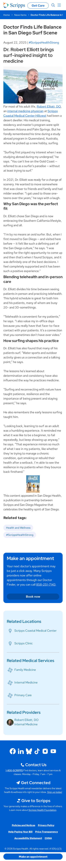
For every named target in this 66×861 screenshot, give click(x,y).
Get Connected (35, 782)
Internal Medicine (26, 682)
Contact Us (35, 764)
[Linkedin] (21, 751)
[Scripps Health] (14, 5)
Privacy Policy (46, 825)
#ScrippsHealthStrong (44, 42)
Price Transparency (46, 831)
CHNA (48, 838)
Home (6, 14)
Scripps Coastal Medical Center (35, 630)
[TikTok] (37, 751)
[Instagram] (45, 751)
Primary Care (23, 695)
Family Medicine (25, 670)
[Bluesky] (29, 751)
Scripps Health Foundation (42, 810)
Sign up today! (54, 792)
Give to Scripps (35, 800)
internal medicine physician (25, 111)
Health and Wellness (18, 528)
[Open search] (53, 5)
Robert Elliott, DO (49, 106)
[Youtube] (53, 751)
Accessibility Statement (28, 838)
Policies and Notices (23, 825)
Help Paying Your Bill (20, 831)
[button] (33, 857)
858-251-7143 (46, 584)
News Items (20, 14)
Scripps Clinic (23, 643)
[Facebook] (13, 751)
